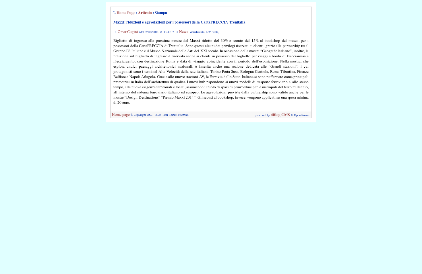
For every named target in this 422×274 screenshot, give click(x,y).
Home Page (126, 12)
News (183, 31)
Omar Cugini (128, 31)
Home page (121, 114)
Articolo (145, 12)
